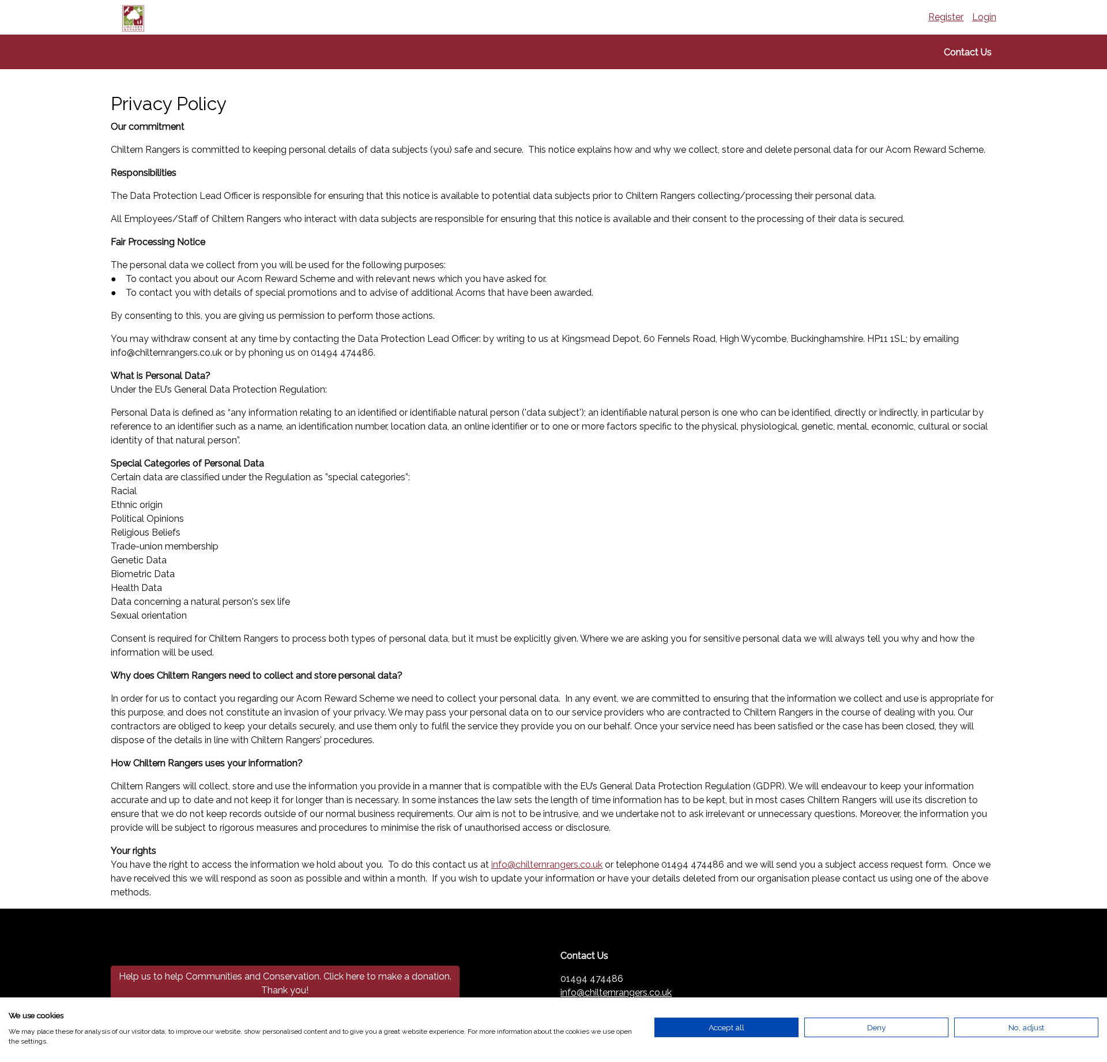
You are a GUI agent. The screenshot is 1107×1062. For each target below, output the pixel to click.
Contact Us (968, 52)
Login (984, 17)
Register (945, 17)
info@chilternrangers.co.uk (547, 864)
